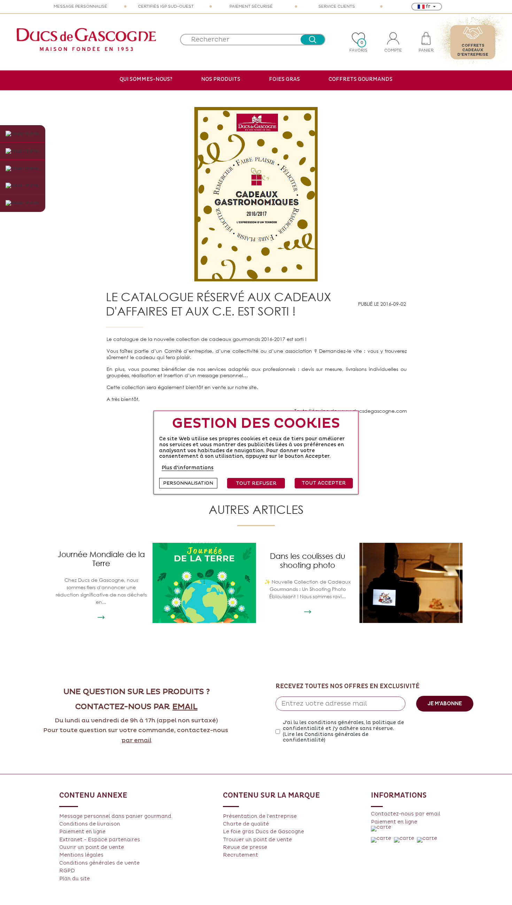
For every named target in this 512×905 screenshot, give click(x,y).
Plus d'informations (188, 468)
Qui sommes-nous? (145, 79)
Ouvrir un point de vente (91, 847)
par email (137, 740)
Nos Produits (220, 79)
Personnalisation (188, 483)
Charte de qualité (246, 824)
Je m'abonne (444, 703)
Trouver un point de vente (257, 840)
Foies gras (284, 79)
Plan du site (74, 879)
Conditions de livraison (89, 824)
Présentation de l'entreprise (260, 816)
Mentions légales (81, 855)
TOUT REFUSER (256, 483)
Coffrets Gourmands (360, 79)
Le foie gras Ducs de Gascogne (263, 832)
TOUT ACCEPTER (324, 483)
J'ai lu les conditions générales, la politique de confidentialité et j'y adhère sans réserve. (343, 731)
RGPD (67, 871)
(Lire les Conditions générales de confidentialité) (326, 737)
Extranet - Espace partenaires (99, 840)
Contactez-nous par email (405, 814)
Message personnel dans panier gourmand (115, 816)
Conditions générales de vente (99, 863)
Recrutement (240, 855)
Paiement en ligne (82, 832)
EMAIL (184, 707)
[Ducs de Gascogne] (86, 39)
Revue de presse (245, 847)
